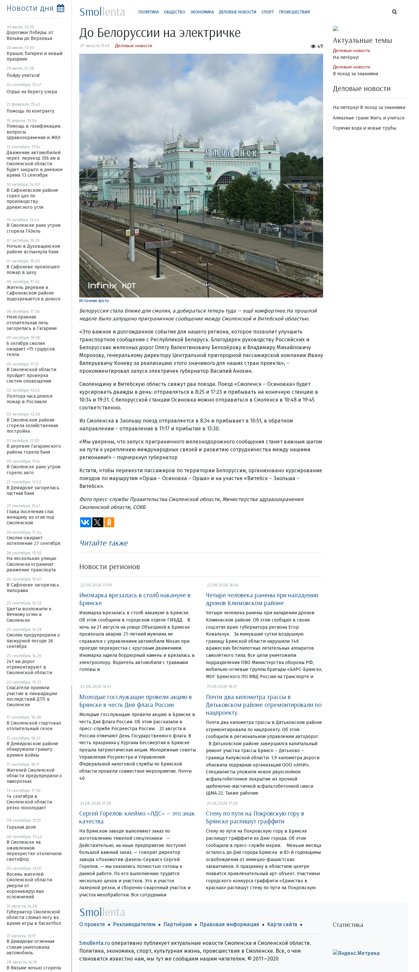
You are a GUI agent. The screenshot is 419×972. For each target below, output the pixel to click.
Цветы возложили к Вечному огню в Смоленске (29, 614)
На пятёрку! (346, 57)
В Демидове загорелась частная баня (33, 490)
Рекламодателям (134, 924)
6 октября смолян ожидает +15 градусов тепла (31, 349)
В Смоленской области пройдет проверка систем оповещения (31, 375)
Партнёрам (177, 924)
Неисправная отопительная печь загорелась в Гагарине (32, 322)
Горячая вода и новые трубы (364, 128)
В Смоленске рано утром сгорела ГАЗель (34, 228)
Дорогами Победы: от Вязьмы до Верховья (30, 35)
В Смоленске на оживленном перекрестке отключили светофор (34, 850)
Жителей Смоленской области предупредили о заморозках (34, 775)
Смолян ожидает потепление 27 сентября (33, 540)
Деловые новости (237, 11)
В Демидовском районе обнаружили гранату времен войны (32, 749)
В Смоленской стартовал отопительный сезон (34, 725)
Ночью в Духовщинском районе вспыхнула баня (33, 249)
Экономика (202, 11)
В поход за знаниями (355, 74)
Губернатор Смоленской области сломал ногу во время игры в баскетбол (34, 917)
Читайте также (103, 543)
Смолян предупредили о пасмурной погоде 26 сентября (33, 640)
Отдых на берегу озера (32, 92)
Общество (174, 11)
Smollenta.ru (94, 943)
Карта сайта (282, 924)
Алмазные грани (351, 118)
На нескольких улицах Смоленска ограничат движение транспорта (31, 564)
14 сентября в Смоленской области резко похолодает (29, 802)
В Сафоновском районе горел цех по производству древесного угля (32, 199)
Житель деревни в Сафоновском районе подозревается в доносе (34, 293)
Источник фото (94, 300)
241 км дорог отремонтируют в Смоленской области (29, 667)
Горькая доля (21, 827)
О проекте (92, 924)
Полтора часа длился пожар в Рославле (29, 399)
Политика (148, 11)
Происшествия (294, 11)
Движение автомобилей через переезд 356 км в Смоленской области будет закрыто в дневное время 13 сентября (35, 164)
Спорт (268, 11)
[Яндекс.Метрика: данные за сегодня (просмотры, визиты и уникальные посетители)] (356, 953)
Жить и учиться (387, 118)
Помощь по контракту (30, 111)
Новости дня (30, 8)
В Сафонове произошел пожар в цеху (33, 269)
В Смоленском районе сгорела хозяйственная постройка (32, 425)
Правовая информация (229, 924)
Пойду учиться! (23, 75)
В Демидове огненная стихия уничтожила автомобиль (30, 947)
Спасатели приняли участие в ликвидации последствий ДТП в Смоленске (32, 696)
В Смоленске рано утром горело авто (34, 469)
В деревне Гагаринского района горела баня (34, 449)
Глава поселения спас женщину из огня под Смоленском (30, 517)
